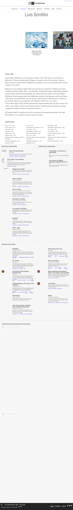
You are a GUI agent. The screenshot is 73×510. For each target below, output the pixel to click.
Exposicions (31, 9)
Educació (39, 9)
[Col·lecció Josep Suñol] (10, 327)
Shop (53, 9)
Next (62, 43)
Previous (11, 43)
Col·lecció (23, 9)
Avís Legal (22, 504)
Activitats (47, 9)
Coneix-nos (15, 9)
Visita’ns (59, 9)
